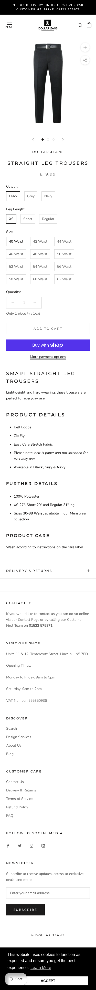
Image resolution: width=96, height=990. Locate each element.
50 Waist (64, 254)
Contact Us (15, 781)
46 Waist (16, 254)
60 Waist (40, 279)
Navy (48, 196)
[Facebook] (8, 845)
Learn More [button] (40, 967)
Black (13, 196)
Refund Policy (17, 807)
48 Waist (40, 254)
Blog (10, 753)
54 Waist (40, 266)
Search (11, 728)
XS (11, 218)
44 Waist (64, 241)
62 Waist (64, 279)
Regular (48, 218)
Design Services (18, 737)
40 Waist (16, 241)
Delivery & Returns (29, 571)
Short (27, 218)
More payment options (48, 356)
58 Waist (16, 279)
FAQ (9, 815)
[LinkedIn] (43, 845)
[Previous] (33, 139)
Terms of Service (19, 798)
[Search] (80, 25)
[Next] (63, 139)
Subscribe (25, 910)
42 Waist (40, 241)
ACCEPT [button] (48, 981)
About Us (14, 745)
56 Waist (64, 266)
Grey (31, 196)
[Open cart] (89, 24)
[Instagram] (31, 845)
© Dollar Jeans (48, 935)
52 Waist (16, 266)
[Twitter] (20, 845)
